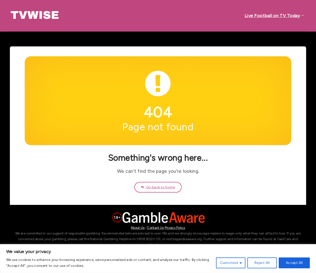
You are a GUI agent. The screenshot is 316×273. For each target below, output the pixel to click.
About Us (137, 228)
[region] (158, 258)
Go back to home (160, 187)
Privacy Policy (175, 228)
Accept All (294, 263)
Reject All (262, 263)
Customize (229, 263)
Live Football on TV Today (272, 15)
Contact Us (155, 228)
